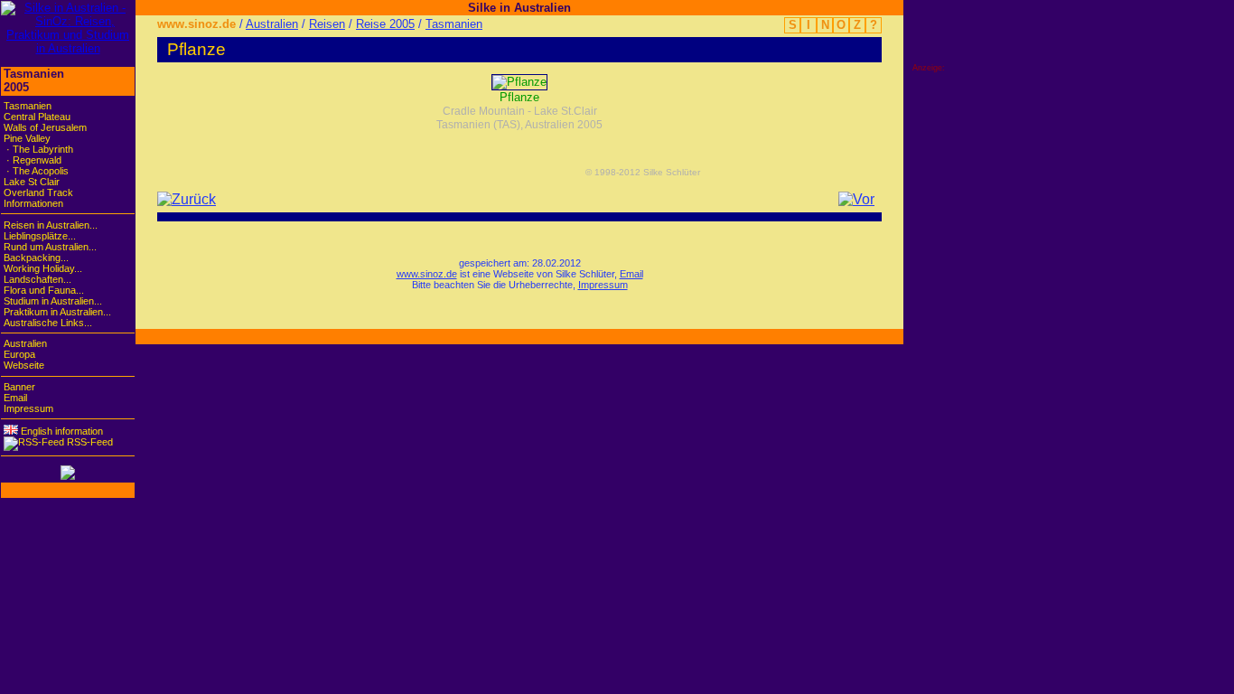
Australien (272, 24)
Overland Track (38, 192)
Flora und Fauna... (44, 290)
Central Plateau (37, 116)
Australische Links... (48, 322)
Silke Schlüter (585, 273)
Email (631, 273)
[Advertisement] (984, 343)
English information (60, 431)
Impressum (603, 284)
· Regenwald (32, 160)
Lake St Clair (32, 181)
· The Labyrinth (38, 149)
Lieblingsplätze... (40, 235)
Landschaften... (37, 279)
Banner (19, 386)
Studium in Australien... (53, 300)
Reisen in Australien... (51, 225)
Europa (19, 354)
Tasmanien (453, 24)
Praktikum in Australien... (57, 311)
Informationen (33, 203)
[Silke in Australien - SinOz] (68, 48)
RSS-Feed (88, 441)
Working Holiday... (43, 268)
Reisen (327, 24)
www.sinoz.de (196, 24)
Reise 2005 (385, 24)
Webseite (24, 365)
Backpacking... (36, 257)
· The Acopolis (36, 170)
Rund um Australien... (50, 246)
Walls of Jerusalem (45, 127)
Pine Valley (27, 138)
